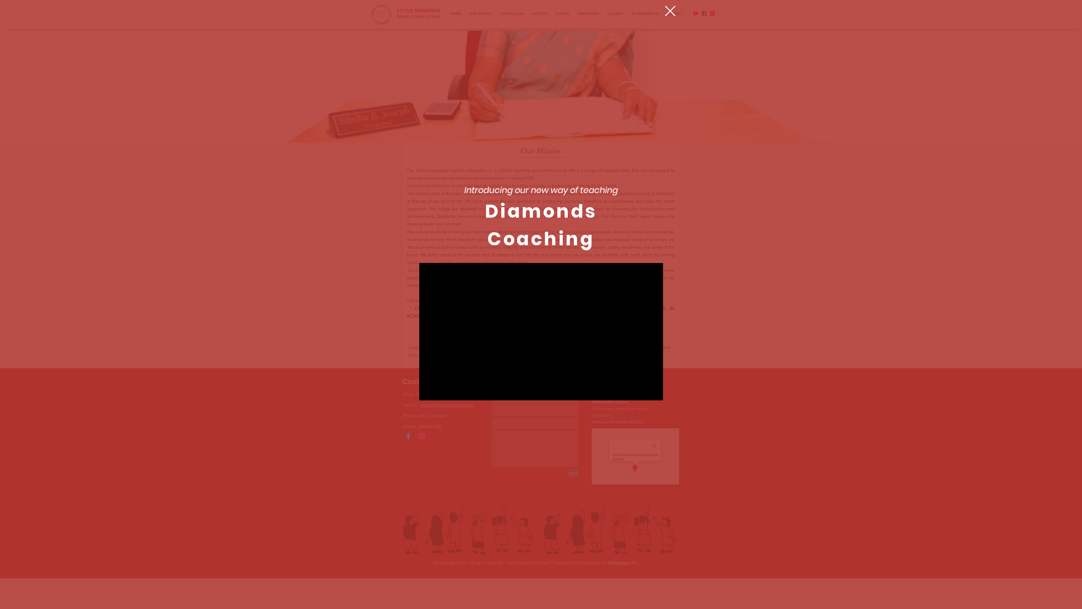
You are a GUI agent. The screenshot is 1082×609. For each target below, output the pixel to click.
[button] (670, 11)
